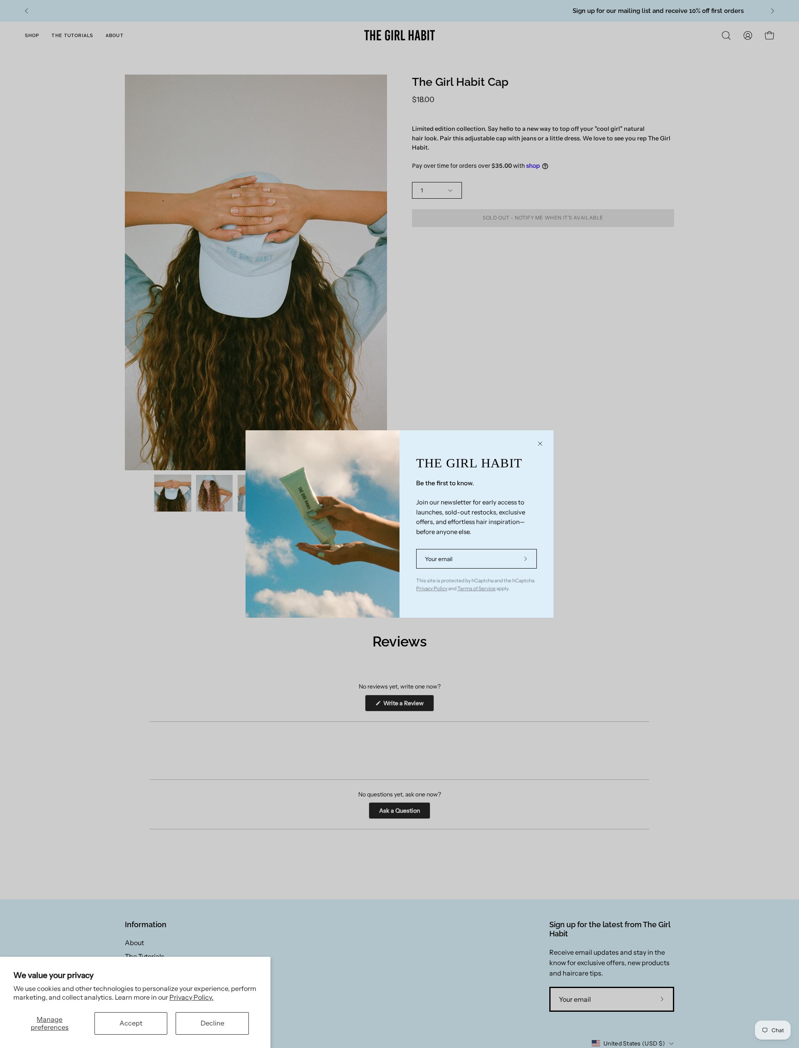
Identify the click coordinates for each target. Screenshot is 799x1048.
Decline (212, 1023)
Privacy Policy (431, 588)
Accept (130, 1023)
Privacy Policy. (191, 997)
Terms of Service (476, 588)
